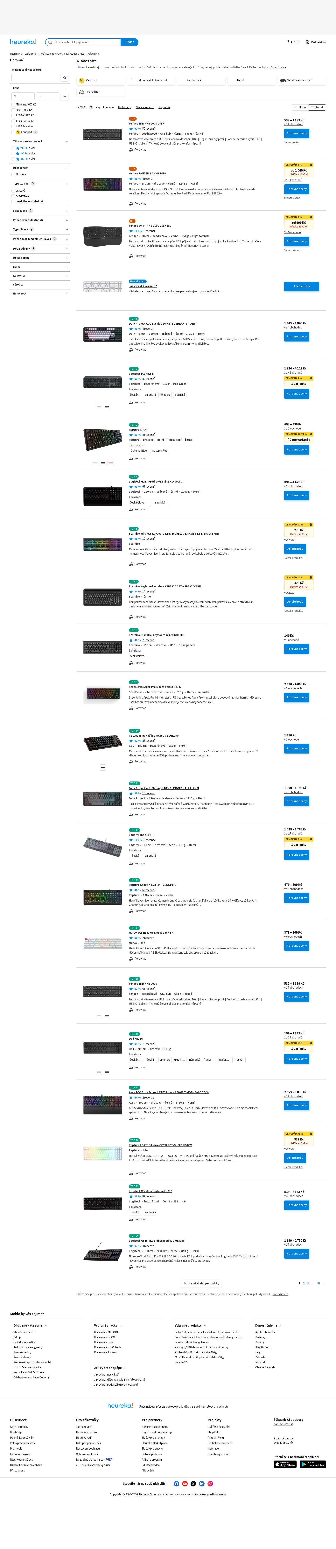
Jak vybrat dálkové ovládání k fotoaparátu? (119, 1380)
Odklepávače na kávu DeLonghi (32, 1378)
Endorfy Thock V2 (140, 835)
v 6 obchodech (293, 937)
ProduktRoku (216, 1438)
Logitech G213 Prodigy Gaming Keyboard (155, 482)
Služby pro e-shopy (153, 1438)
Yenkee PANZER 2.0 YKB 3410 (147, 174)
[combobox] (83, 42)
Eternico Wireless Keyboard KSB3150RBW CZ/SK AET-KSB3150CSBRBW (174, 534)
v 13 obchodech (293, 124)
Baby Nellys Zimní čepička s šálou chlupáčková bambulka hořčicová (208, 1332)
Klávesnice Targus (105, 1353)
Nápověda (148, 1471)
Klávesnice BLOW (105, 1337)
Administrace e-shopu (155, 1427)
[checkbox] (13, 104)
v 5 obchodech (293, 689)
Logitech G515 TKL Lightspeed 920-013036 (157, 1241)
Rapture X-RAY (138, 430)
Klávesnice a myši (75, 54)
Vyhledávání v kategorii (26, 70)
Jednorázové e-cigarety (27, 1347)
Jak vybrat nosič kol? (106, 1375)
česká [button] (135, 856)
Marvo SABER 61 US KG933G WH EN (151, 933)
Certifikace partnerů (220, 1443)
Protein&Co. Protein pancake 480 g (196, 1353)
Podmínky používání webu (210, 1494)
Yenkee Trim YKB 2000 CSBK (146, 124)
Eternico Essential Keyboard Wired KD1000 (156, 635)
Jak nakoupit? (84, 1427)
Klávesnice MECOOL (106, 1332)
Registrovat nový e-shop (157, 1432)
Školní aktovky (22, 1357)
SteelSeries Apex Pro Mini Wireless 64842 (155, 687)
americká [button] (150, 395)
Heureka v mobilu (86, 1432)
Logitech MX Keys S (141, 374)
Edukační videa (151, 1465)
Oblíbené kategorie (27, 1325)
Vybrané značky (105, 1325)
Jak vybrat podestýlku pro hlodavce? (116, 1385)
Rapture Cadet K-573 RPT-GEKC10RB (152, 885)
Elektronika (31, 54)
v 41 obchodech (293, 1196)
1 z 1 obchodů (292, 429)
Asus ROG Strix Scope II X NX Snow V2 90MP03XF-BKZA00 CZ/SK (169, 1092)
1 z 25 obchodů (293, 834)
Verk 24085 (181, 1362)
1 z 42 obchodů (293, 373)
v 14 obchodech (293, 988)
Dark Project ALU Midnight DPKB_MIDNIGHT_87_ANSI (164, 788)
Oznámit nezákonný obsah (26, 1465)
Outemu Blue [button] (139, 451)
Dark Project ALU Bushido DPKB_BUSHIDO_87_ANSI (162, 324)
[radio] (13, 148)
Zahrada (260, 1357)
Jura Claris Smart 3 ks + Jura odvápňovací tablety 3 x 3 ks (208, 1337)
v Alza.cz (289, 540)
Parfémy (260, 1337)
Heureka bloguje (20, 1454)
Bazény (259, 1342)
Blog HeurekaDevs (21, 1460)
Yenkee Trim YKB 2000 (143, 984)
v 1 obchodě (291, 640)
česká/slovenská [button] (136, 395)
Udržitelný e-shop (218, 1454)
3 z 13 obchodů (293, 180)
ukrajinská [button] (180, 1060)
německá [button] (165, 395)
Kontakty (15, 1432)
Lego (258, 1353)
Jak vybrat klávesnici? (143, 286)
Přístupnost (17, 1471)
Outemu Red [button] (159, 451)
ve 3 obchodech (293, 792)
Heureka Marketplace (155, 1443)
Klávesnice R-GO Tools (107, 1347)
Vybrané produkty (188, 1325)
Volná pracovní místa (22, 1443)
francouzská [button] (210, 1060)
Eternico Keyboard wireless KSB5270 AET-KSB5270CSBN (165, 587)
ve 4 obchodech (293, 328)
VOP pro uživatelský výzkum (93, 1465)
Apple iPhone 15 (265, 1332)
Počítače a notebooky (51, 54)
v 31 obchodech (293, 487)
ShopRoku (214, 1432)
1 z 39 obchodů (293, 1038)
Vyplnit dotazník (283, 1443)
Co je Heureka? (19, 1427)
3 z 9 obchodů (292, 232)
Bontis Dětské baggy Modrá (192, 1342)
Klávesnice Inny (103, 1342)
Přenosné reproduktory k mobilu (32, 1362)
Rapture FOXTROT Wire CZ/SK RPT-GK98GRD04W (160, 1145)
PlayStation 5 (263, 1347)
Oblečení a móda (265, 1368)
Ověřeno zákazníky (219, 1427)
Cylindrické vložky (24, 1342)
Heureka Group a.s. (150, 1494)
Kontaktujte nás (283, 1424)
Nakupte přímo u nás (88, 1443)
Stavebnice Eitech (24, 1332)
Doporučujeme (266, 1325)
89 (318, 1284)
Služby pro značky (152, 1449)
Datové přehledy (152, 1454)
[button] (35, 77)
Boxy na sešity (22, 1353)
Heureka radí (83, 1438)
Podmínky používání (22, 1438)
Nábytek (260, 1362)
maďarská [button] (224, 1060)
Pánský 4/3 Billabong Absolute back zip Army (201, 1347)
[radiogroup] (39, 153)
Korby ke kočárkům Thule (28, 1373)
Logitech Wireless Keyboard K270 (150, 1191)
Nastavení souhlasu (88, 1449)
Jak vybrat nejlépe (108, 1368)
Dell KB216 (136, 1039)
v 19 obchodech (293, 1097)
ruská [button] (239, 1060)
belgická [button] (180, 395)
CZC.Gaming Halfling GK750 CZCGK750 (153, 736)
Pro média (16, 1449)
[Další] (324, 1284)
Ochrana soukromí (87, 1454)
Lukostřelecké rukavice (27, 1368)
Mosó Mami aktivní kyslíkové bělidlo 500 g (199, 1357)
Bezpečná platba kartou (90, 1460)
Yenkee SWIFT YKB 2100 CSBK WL (150, 226)
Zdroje (17, 1337)
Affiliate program (152, 1460)
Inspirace (213, 1449)
